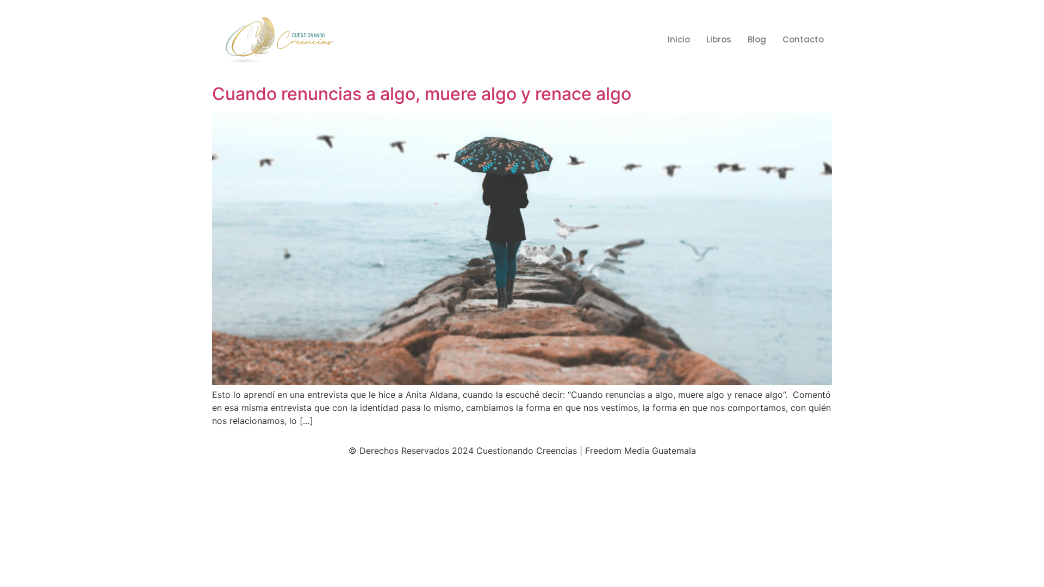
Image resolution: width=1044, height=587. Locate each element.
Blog (757, 39)
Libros (718, 39)
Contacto (803, 39)
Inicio (679, 39)
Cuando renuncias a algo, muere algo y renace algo (421, 93)
